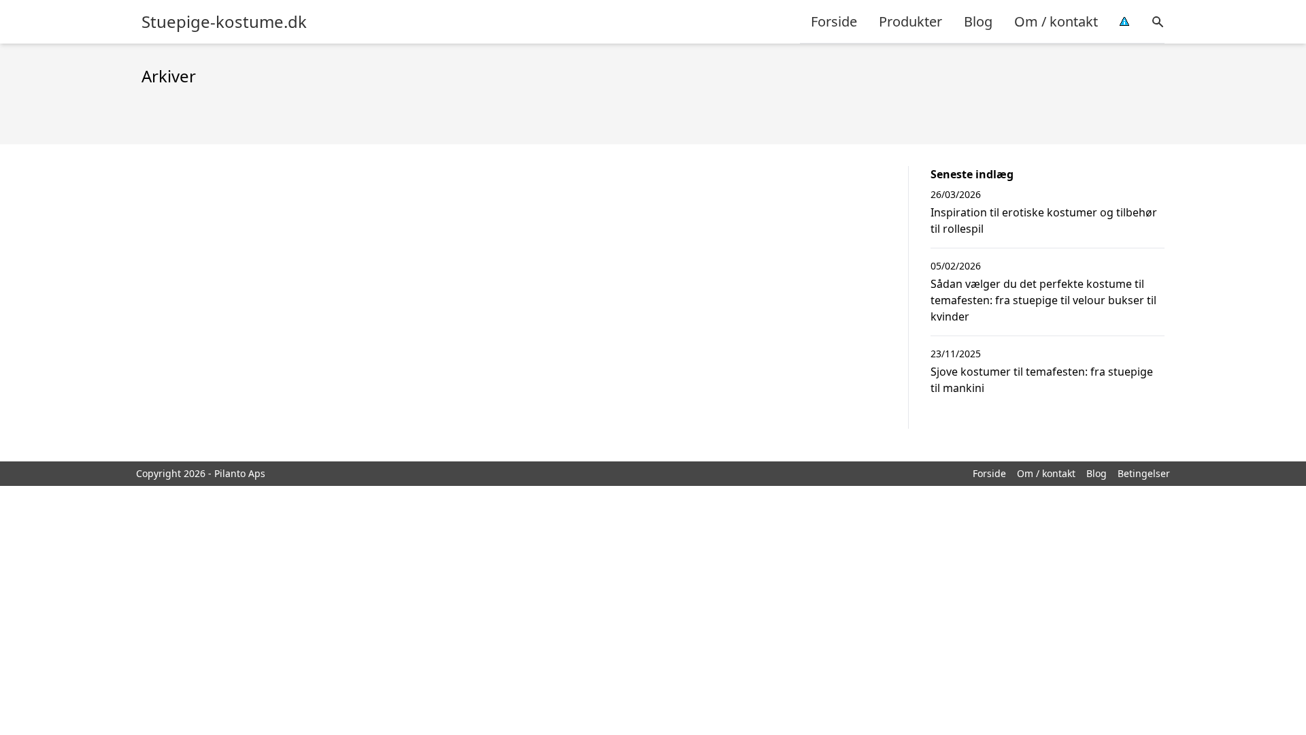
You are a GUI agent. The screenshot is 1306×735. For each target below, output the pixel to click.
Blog (978, 21)
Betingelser (1144, 473)
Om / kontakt (1056, 21)
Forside (834, 21)
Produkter (910, 21)
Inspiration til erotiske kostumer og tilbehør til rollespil (1044, 220)
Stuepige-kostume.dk (224, 22)
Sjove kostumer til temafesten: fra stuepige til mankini (1042, 379)
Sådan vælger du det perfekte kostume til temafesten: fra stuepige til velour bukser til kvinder (1043, 300)
